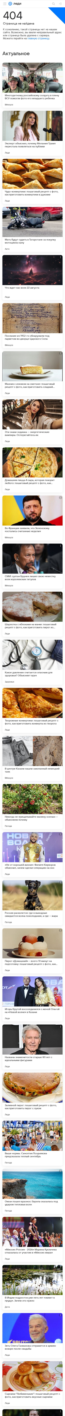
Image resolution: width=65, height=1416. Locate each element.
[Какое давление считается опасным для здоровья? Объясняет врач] (32, 662)
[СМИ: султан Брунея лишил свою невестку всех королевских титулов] (32, 566)
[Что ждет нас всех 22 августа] (32, 277)
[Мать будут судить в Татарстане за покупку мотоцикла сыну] (32, 229)
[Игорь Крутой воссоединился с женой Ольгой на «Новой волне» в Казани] (32, 998)
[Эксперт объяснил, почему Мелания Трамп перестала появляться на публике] (32, 133)
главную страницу (38, 38)
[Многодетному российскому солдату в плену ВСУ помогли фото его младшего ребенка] (32, 85)
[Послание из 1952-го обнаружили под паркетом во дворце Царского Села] (32, 325)
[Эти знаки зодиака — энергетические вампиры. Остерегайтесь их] (32, 421)
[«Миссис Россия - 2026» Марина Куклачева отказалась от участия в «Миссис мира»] (32, 1239)
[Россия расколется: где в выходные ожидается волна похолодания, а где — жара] (32, 902)
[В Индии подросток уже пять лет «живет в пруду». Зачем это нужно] (32, 1287)
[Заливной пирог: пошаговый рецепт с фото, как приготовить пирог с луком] (32, 1095)
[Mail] (10, 3)
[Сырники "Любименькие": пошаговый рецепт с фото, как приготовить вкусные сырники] (32, 1383)
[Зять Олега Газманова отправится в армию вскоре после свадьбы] (32, 1335)
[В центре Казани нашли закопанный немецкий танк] (32, 758)
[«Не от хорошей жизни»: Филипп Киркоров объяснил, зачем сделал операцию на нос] (32, 854)
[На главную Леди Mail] (16, 3)
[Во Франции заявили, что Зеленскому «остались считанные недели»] (32, 518)
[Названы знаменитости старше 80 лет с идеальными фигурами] (32, 1047)
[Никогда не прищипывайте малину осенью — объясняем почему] (32, 806)
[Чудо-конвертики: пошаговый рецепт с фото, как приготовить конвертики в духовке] (32, 181)
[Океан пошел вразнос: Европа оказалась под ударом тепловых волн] (32, 1191)
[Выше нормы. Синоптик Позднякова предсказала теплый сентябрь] (32, 1143)
